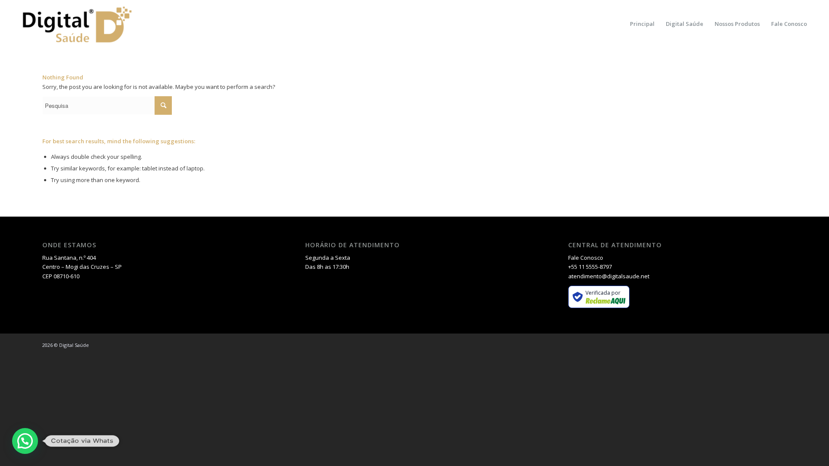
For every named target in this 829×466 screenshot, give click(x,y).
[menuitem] (642, 23)
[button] (25, 441)
